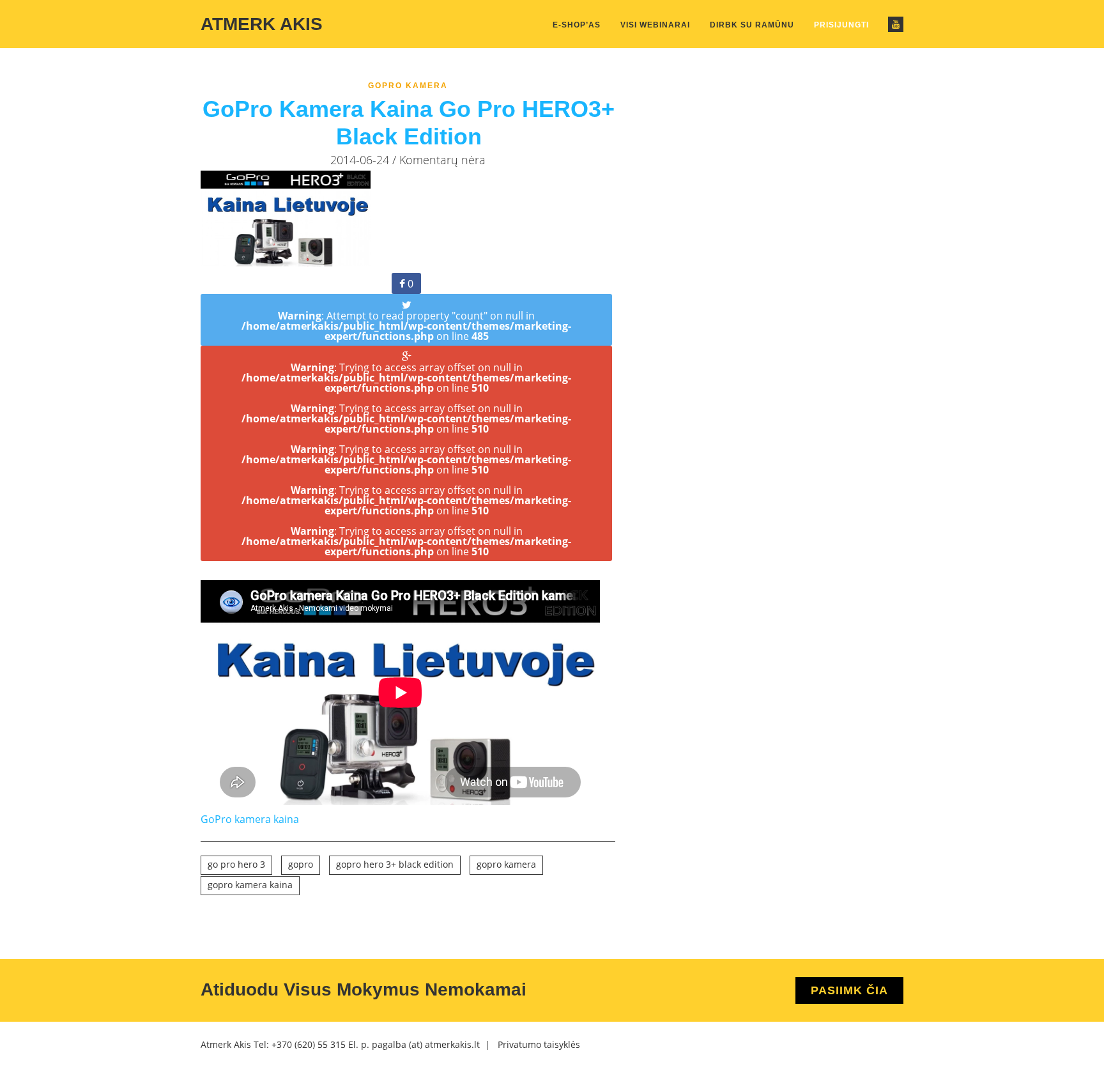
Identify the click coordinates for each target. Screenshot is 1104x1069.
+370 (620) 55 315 (309, 1044)
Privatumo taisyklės (539, 1044)
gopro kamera (506, 864)
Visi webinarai (655, 24)
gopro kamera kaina (250, 885)
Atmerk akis (262, 24)
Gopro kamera (408, 85)
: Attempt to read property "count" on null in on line (406, 326)
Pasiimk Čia (849, 990)
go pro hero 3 (236, 864)
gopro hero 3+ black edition (395, 864)
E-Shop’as (577, 24)
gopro (300, 864)
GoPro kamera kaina (250, 819)
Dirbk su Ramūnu (752, 24)
